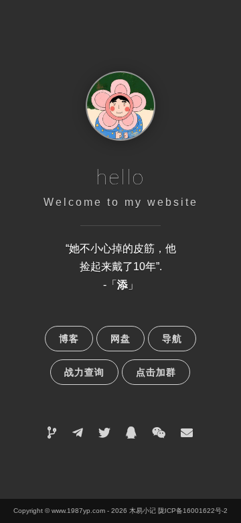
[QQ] (131, 432)
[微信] (158, 432)
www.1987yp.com (78, 510)
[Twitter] (104, 432)
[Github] (52, 432)
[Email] (187, 432)
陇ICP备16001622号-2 (193, 510)
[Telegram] (77, 432)
